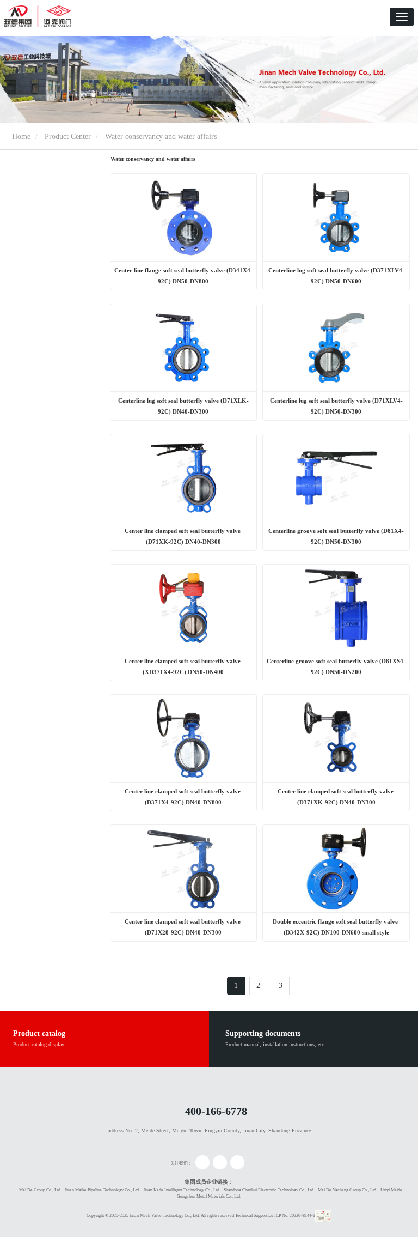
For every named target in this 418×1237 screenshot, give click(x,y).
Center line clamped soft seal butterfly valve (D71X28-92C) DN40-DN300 (183, 927)
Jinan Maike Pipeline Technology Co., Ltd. (102, 1189)
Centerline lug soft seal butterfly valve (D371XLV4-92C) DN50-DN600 (336, 275)
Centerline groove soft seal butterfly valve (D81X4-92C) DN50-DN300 (336, 536)
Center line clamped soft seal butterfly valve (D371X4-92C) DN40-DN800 (183, 796)
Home (20, 136)
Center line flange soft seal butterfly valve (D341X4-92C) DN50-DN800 (183, 275)
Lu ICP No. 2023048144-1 (291, 1215)
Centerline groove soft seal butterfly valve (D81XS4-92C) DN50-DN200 (336, 666)
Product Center (68, 136)
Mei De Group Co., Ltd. (40, 1189)
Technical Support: (251, 1215)
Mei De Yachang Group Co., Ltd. (347, 1189)
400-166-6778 (216, 1111)
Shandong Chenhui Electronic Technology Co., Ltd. (269, 1189)
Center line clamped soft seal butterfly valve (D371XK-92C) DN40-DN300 (336, 796)
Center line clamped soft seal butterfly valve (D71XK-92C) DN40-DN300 (183, 536)
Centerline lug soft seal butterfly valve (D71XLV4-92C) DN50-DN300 (336, 406)
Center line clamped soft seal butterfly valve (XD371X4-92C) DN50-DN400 (183, 666)
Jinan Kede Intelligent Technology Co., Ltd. (181, 1189)
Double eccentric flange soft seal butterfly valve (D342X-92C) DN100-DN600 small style (336, 927)
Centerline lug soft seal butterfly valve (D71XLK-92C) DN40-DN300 (183, 406)
